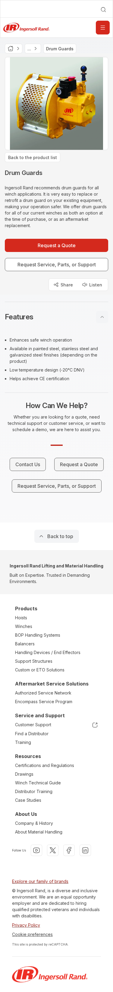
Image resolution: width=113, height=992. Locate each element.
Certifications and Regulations (44, 765)
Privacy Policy (26, 925)
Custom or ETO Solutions (39, 669)
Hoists (21, 617)
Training (23, 742)
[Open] (103, 27)
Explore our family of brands (40, 881)
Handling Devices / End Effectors (47, 652)
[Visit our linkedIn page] (85, 850)
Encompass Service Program (43, 701)
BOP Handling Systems (37, 635)
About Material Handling (38, 831)
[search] (103, 9)
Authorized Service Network (43, 692)
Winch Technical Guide (38, 782)
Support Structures (33, 661)
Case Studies (28, 800)
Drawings (24, 774)
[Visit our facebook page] (69, 850)
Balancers (25, 643)
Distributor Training (33, 791)
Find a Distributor (32, 733)
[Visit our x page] (52, 850)
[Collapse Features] (102, 317)
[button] (56, 317)
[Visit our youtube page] (36, 850)
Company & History (34, 823)
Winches (23, 626)
